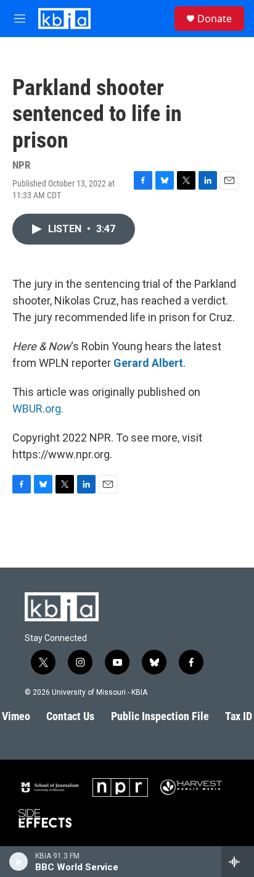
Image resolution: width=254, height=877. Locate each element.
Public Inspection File (160, 716)
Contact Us (70, 716)
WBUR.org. (37, 408)
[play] (19, 861)
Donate (214, 18)
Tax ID (238, 716)
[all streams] (237, 861)
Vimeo (16, 716)
